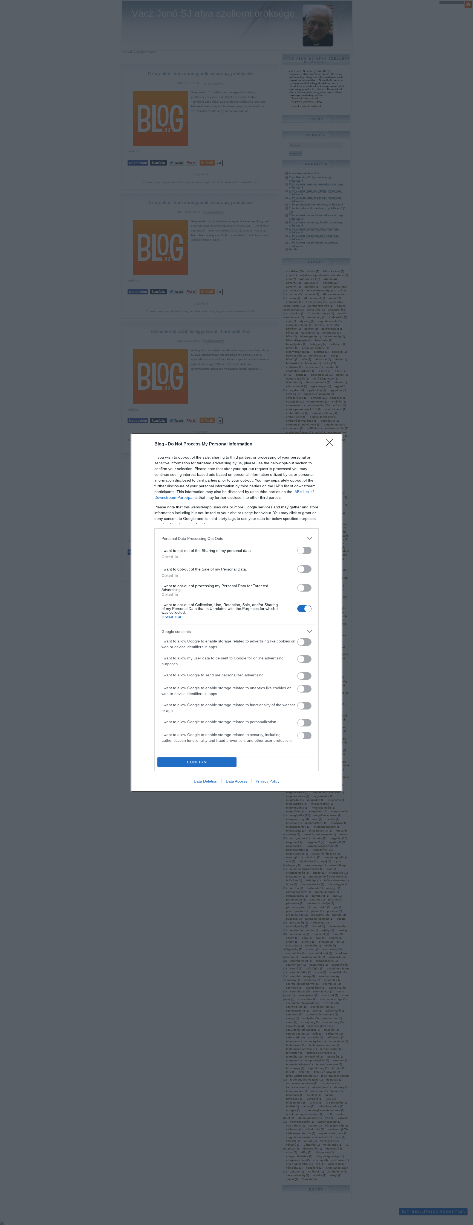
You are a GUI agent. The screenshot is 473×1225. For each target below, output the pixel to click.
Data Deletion (205, 781)
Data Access (236, 781)
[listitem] (236, 538)
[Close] (331, 444)
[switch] (304, 550)
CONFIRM (197, 762)
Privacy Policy (267, 781)
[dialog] (236, 612)
